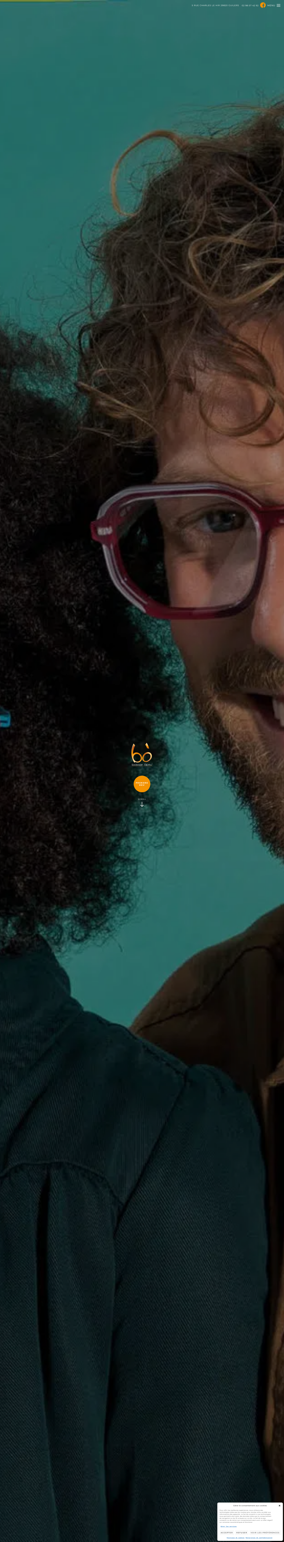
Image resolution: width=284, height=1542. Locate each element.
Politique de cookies (236, 1538)
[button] (279, 1506)
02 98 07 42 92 (250, 5)
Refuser (241, 1533)
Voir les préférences (265, 1533)
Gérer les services (229, 1526)
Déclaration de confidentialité (259, 1538)
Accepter (227, 1533)
